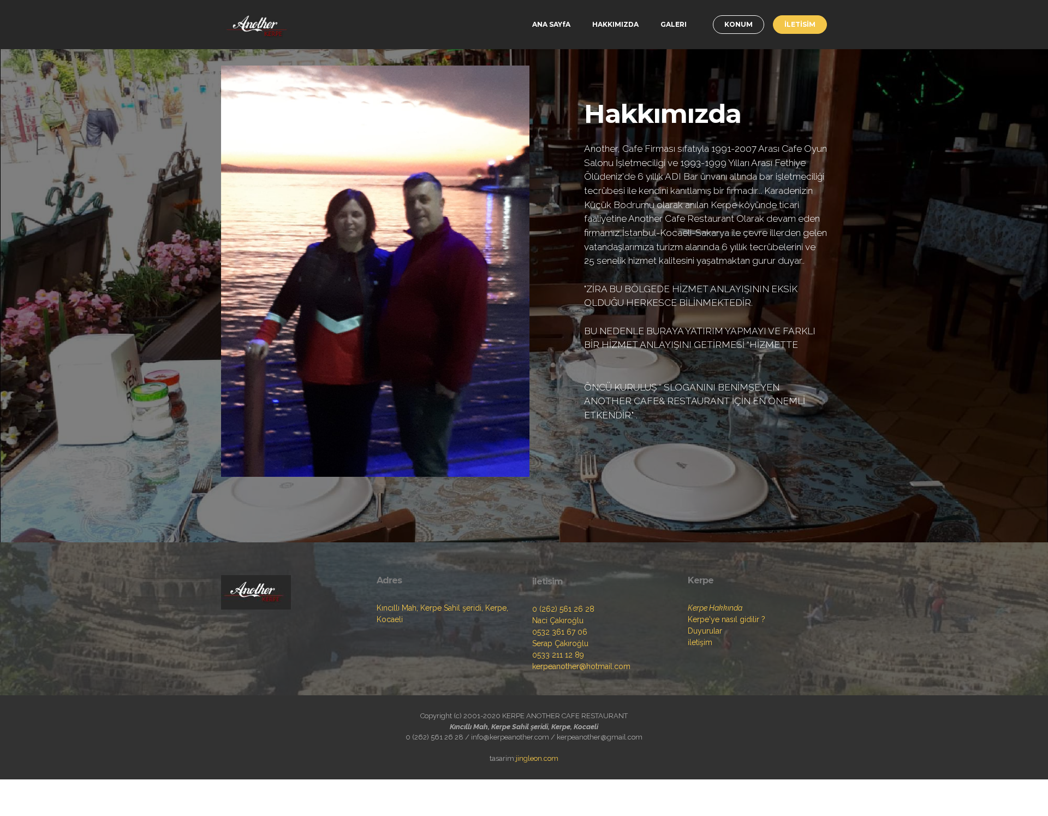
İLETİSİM (799, 24)
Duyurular (705, 630)
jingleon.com (537, 758)
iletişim (700, 642)
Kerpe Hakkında (715, 608)
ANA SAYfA (551, 24)
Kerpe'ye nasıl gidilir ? (726, 619)
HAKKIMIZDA (615, 24)
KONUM (738, 24)
